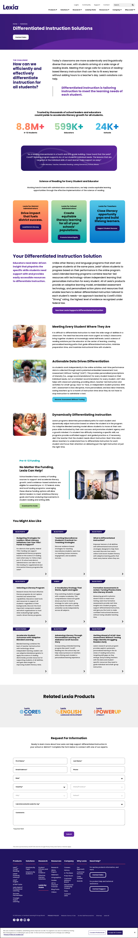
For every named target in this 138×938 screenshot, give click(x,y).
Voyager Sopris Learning (16, 900)
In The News (68, 873)
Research (43, 861)
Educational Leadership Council (68, 886)
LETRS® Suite (17, 884)
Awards (80, 881)
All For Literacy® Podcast (54, 885)
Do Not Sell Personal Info (86, 916)
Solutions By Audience (30, 873)
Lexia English (15, 881)
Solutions (30, 861)
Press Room (68, 876)
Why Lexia (82, 861)
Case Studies (80, 877)
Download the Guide (30, 506)
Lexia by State (90, 10)
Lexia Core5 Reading (16, 869)
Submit (69, 834)
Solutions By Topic (30, 868)
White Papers (54, 871)
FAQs (66, 891)
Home (15, 24)
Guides (54, 880)
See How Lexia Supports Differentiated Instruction (79, 310)
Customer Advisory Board (68, 880)
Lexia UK (106, 916)
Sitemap (99, 916)
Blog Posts (55, 889)
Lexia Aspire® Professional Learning (18, 889)
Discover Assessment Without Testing (69, 399)
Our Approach (80, 868)
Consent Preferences (97, 933)
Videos (53, 892)
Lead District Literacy (30, 227)
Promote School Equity (69, 237)
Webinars (54, 875)
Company (69, 861)
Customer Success (80, 873)
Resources (56, 861)
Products (17, 861)
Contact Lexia (67, 895)
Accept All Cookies (114, 933)
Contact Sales (20, 37)
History (67, 870)
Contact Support (99, 889)
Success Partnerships (18, 894)
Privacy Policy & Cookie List (13, 935)
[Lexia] (11, 7)
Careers (67, 867)
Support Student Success (107, 228)
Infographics (56, 877)
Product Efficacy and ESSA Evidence (43, 870)
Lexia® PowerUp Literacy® (16, 875)
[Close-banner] (135, 932)
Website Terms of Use (68, 916)
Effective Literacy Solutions (42, 877)
